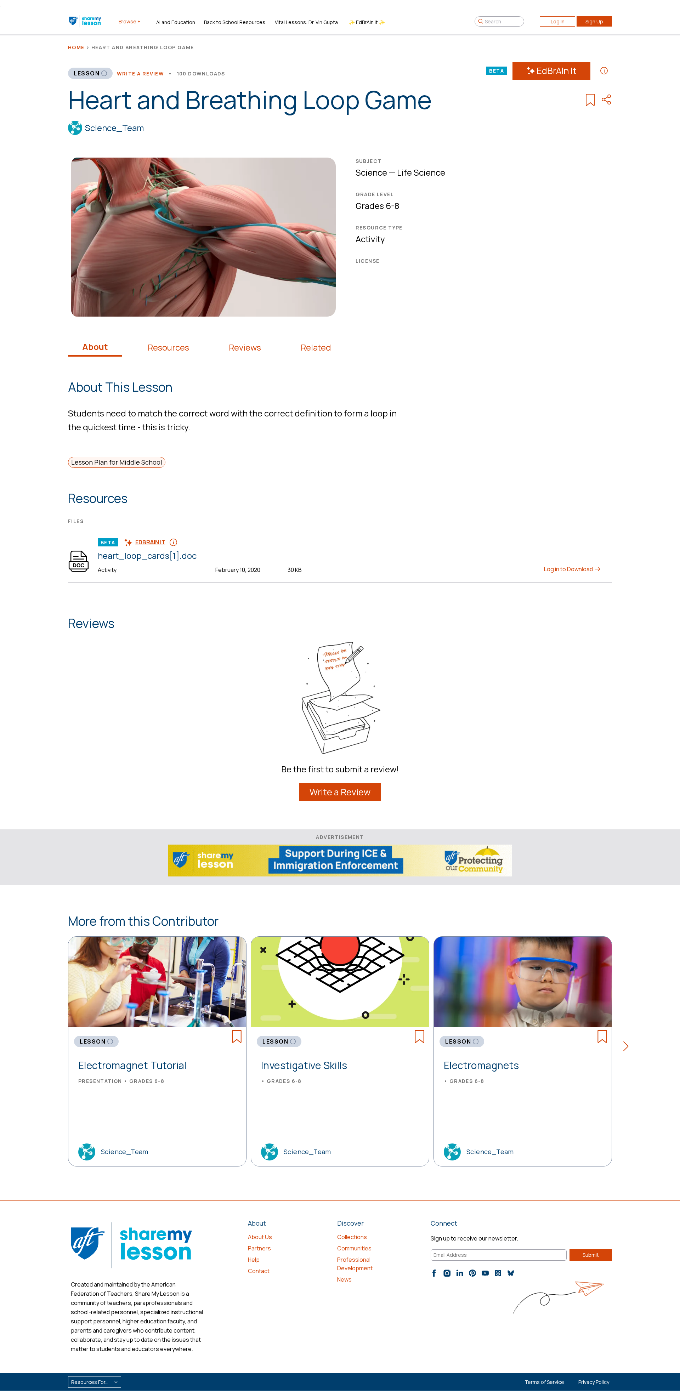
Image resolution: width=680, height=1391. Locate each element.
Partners (259, 1248)
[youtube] (485, 1273)
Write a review (140, 73)
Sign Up (594, 21)
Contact (259, 1271)
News (344, 1279)
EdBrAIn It (557, 70)
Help (254, 1260)
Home (76, 47)
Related (316, 347)
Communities (354, 1248)
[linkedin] (459, 1273)
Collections (352, 1237)
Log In (558, 21)
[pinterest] (472, 1273)
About (95, 346)
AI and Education (175, 22)
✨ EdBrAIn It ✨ (367, 22)
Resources (168, 347)
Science (371, 172)
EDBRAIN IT (150, 542)
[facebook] (434, 1273)
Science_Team (114, 128)
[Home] (85, 21)
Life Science (421, 172)
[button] (628, 1047)
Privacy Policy (593, 1382)
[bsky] (510, 1273)
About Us (260, 1237)
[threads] (498, 1273)
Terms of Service (544, 1382)
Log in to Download (569, 569)
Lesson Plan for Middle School (116, 462)
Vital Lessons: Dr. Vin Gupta (306, 22)
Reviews (245, 347)
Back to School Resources (234, 22)
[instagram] (446, 1273)
